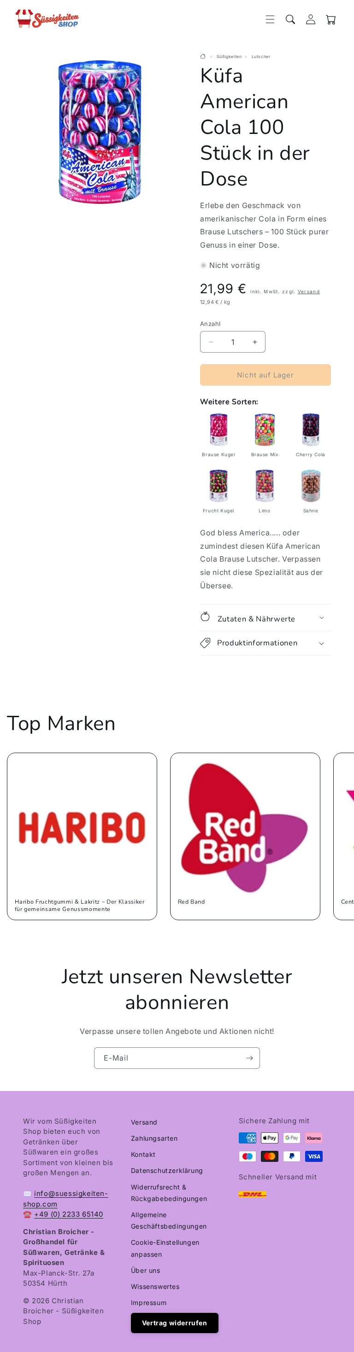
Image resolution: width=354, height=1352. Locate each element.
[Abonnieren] (249, 1058)
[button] (270, 19)
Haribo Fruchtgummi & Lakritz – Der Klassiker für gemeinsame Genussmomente (80, 905)
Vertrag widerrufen (174, 1323)
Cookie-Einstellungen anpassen (165, 1248)
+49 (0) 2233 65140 (68, 1214)
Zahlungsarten (154, 1138)
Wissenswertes (155, 1286)
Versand (309, 291)
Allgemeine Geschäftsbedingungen (169, 1220)
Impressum (148, 1302)
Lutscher (261, 56)
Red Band (191, 901)
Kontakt (143, 1154)
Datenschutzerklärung (167, 1170)
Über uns (145, 1270)
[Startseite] (204, 56)
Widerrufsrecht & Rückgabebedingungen (169, 1192)
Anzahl (210, 323)
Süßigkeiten (229, 56)
